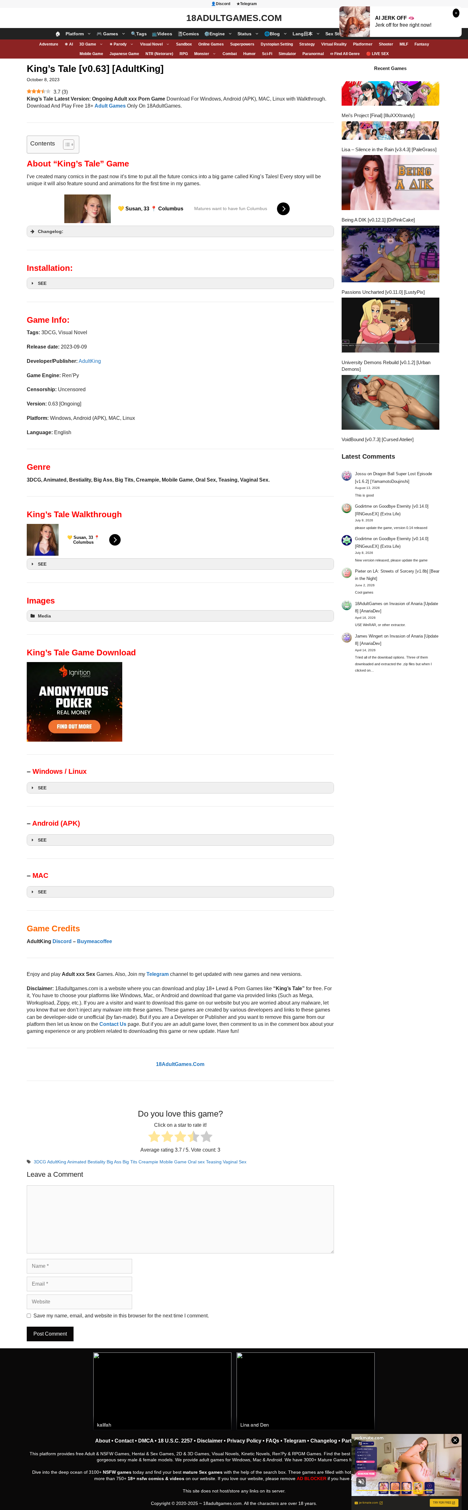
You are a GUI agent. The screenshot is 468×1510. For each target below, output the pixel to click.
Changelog (323, 1440)
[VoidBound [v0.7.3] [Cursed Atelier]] (391, 403)
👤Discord (220, 4)
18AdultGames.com (234, 18)
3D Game (87, 44)
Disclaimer (210, 1440)
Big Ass (114, 1162)
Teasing (214, 1162)
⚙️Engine (214, 33)
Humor (249, 54)
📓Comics (188, 33)
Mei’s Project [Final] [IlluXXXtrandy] (378, 115)
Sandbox (184, 44)
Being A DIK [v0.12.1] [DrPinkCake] (378, 219)
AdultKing (90, 361)
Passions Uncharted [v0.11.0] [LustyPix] (383, 292)
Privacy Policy (244, 1440)
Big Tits (130, 1162)
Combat (230, 54)
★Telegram (247, 4)
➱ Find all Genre (345, 54)
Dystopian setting (277, 44)
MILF (404, 44)
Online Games (211, 44)
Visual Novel (151, 44)
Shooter (386, 44)
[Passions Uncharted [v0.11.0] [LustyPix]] (391, 255)
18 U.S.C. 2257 (175, 1440)
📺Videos (162, 33)
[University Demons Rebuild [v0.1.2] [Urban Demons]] (391, 326)
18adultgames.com (222, 1503)
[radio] (154, 1137)
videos (177, 1478)
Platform (75, 33)
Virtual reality (334, 44)
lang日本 (303, 33)
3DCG (40, 1162)
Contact (124, 1440)
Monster (201, 54)
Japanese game (124, 54)
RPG (184, 54)
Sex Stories (337, 33)
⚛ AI (69, 44)
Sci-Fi (267, 54)
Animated (76, 1162)
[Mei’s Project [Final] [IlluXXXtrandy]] (391, 94)
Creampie (148, 1162)
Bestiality (96, 1162)
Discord (62, 941)
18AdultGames (368, 603)
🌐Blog (272, 33)
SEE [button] (42, 283)
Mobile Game (91, 54)
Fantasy (422, 44)
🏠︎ (57, 33)
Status (245, 33)
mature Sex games (203, 1472)
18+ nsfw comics (146, 1478)
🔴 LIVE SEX (377, 54)
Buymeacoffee (94, 941)
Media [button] (44, 615)
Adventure (48, 44)
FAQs (272, 1440)
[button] (180, 231)
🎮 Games (107, 33)
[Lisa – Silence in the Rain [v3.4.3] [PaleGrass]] (391, 131)
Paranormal (313, 54)
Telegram (295, 1440)
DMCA (145, 1440)
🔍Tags (139, 33)
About (102, 1440)
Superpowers (242, 44)
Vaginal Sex (234, 1162)
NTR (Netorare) (159, 54)
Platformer (362, 44)
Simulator (287, 54)
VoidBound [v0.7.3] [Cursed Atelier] (378, 439)
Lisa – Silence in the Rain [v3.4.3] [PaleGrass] (389, 149)
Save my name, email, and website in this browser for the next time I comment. (121, 1315)
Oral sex (196, 1162)
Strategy (307, 44)
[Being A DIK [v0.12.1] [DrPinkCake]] (391, 183)
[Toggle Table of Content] (65, 144)
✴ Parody (118, 44)
